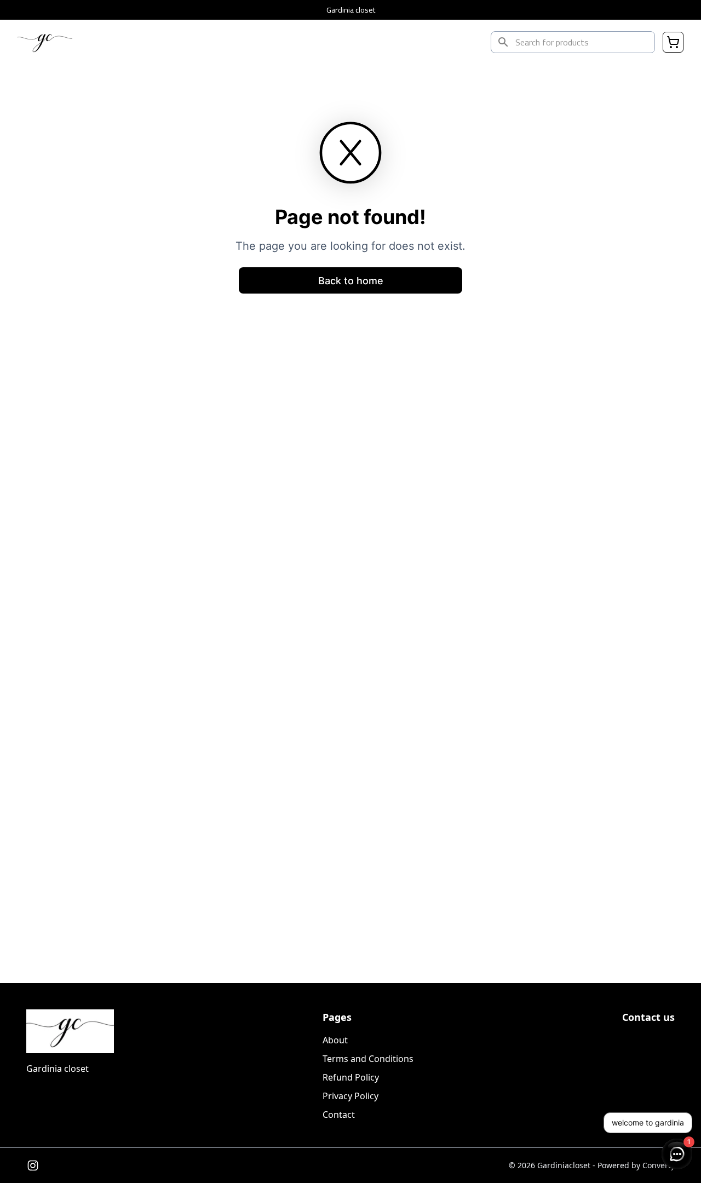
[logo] (45, 42)
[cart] (673, 42)
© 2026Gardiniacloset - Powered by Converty (592, 1165)
